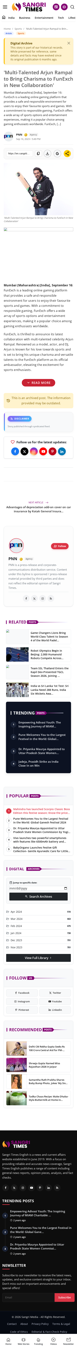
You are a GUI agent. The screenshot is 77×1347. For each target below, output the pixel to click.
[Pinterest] (52, 451)
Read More (38, 382)
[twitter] (34, 598)
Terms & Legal (61, 1324)
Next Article (36, 502)
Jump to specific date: (23, 882)
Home (7, 28)
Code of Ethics (19, 1331)
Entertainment (44, 18)
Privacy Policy (40, 1324)
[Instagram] (34, 451)
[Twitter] (24, 451)
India (11, 18)
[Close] (68, 43)
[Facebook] (15, 451)
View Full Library (38, 958)
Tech (61, 18)
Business (24, 18)
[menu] (5, 6)
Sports (18, 28)
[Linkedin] (62, 451)
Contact (12, 1324)
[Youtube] (43, 451)
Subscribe (64, 1297)
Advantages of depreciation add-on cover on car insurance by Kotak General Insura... (38, 509)
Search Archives (38, 896)
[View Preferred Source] (57, 153)
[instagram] (42, 598)
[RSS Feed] (50, 598)
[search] (72, 7)
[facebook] (26, 598)
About (24, 1324)
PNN (19, 134)
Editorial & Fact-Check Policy (49, 1331)
